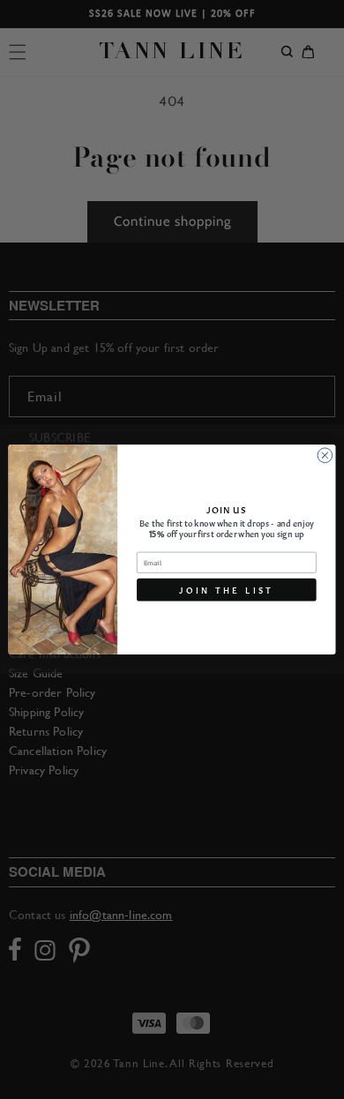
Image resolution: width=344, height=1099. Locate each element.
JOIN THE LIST (226, 589)
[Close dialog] (325, 455)
